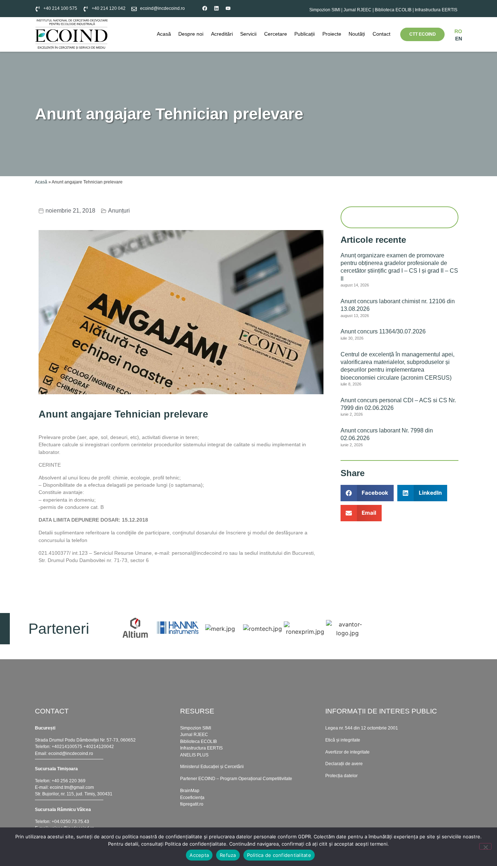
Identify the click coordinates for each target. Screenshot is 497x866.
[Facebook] (205, 8)
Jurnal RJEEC (357, 9)
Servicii (248, 34)
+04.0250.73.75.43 (70, 821)
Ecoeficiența (192, 797)
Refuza (228, 855)
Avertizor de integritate (347, 752)
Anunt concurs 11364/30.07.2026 (383, 331)
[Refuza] (485, 846)
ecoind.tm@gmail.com (72, 787)
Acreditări (222, 34)
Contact (381, 34)
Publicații (304, 34)
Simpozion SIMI (324, 9)
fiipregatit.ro (191, 804)
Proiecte (331, 34)
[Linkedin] (216, 8)
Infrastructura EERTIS (436, 9)
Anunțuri (119, 210)
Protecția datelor (341, 775)
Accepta (199, 855)
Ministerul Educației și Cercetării (212, 766)
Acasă (164, 34)
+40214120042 (98, 746)
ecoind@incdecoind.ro (70, 753)
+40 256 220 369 (69, 780)
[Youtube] (228, 8)
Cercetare (275, 34)
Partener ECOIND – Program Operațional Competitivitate (236, 778)
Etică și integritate (342, 740)
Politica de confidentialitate (279, 855)
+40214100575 (67, 746)
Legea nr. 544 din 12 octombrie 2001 (361, 728)
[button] (367, 493)
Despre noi (190, 34)
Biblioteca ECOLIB (394, 9)
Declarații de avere (344, 763)
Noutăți (357, 34)
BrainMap (189, 790)
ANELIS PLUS (194, 755)
